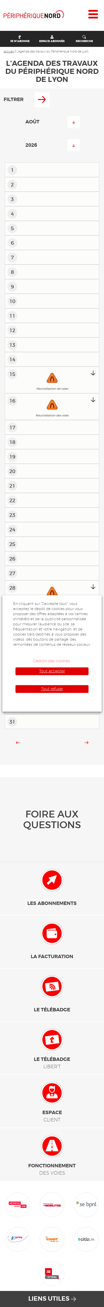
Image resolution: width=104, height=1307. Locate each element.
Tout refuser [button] (52, 689)
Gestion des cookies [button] (51, 661)
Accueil (9, 51)
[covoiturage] (52, 1239)
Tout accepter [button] (52, 671)
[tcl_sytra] (52, 1273)
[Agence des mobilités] (52, 1204)
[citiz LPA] (86, 1239)
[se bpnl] (86, 1204)
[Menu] (93, 15)
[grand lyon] (17, 1204)
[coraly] (17, 1239)
